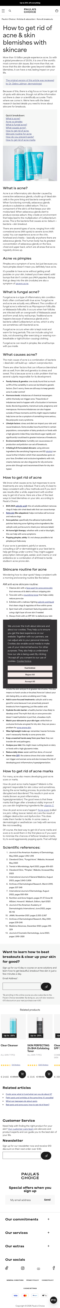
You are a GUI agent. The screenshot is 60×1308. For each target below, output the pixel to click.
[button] (50, 629)
